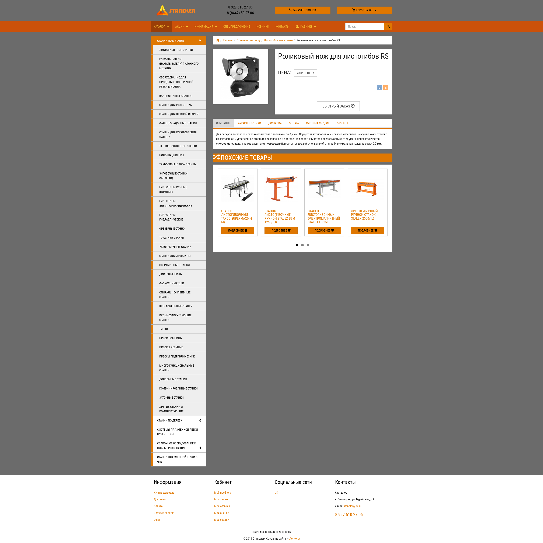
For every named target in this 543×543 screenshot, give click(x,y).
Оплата (294, 123)
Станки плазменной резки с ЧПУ (177, 459)
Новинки (262, 26)
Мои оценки (221, 513)
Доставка (275, 123)
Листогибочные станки (176, 50)
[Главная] (217, 40)
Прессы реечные (171, 347)
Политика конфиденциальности (271, 531)
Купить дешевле (164, 492)
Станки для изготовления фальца (178, 135)
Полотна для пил (171, 155)
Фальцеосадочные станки (178, 123)
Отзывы (342, 123)
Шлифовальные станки (176, 306)
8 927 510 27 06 (240, 7)
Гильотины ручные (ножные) (173, 190)
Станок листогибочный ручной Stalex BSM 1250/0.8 (280, 216)
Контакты (282, 26)
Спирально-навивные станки (174, 295)
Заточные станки (171, 397)
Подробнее (236, 230)
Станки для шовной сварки (179, 114)
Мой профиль (222, 492)
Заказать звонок (304, 10)
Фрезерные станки (172, 228)
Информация (204, 26)
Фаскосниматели (171, 283)
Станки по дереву (169, 420)
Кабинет (306, 26)
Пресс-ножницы (170, 338)
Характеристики (249, 123)
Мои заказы (221, 499)
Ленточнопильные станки (178, 146)
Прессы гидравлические (177, 356)
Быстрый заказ (336, 106)
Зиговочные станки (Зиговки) (173, 176)
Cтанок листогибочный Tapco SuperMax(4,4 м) (236, 216)
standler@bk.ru (352, 506)
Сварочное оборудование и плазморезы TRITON (176, 446)
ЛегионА (294, 538)
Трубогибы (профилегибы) (178, 164)
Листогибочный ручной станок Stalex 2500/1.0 (364, 215)
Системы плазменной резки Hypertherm (177, 432)
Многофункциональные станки (176, 368)
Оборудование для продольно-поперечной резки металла (176, 82)
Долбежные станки (173, 379)
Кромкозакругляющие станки (175, 318)
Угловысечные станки (175, 246)
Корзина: (364, 10)
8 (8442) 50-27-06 (240, 13)
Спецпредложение (236, 26)
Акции (180, 26)
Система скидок (318, 123)
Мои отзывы (222, 506)
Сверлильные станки (174, 265)
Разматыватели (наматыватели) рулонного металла (179, 63)
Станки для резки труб (175, 105)
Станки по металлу (171, 40)
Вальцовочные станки (175, 96)
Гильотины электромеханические (175, 203)
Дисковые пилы (170, 274)
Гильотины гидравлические (171, 217)
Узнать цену (305, 73)
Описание (223, 123)
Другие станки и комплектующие (171, 409)
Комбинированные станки (178, 388)
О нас (157, 519)
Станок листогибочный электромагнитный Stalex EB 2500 (324, 216)
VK (276, 492)
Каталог (160, 26)
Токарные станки (171, 237)
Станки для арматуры (175, 256)
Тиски (163, 329)
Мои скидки (221, 519)
